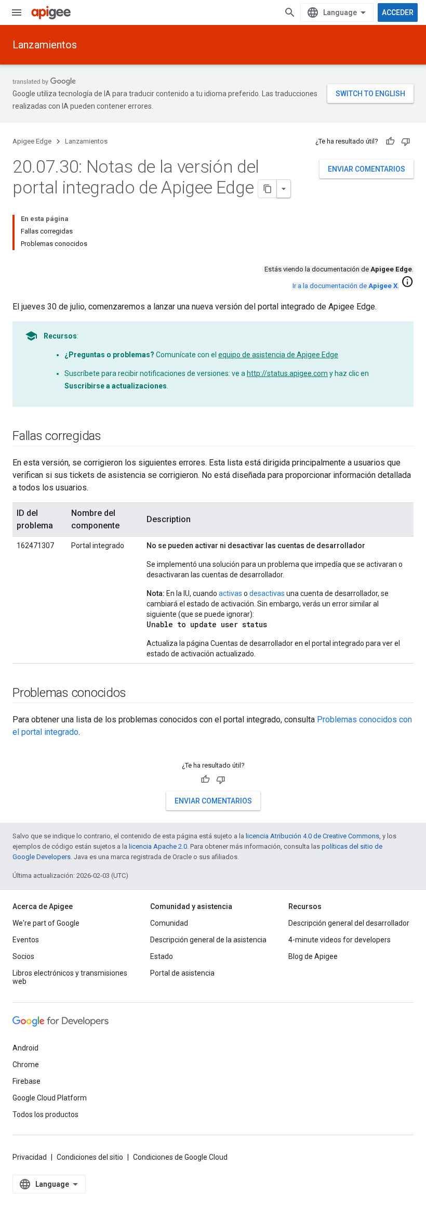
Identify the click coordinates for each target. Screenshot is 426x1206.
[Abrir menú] (16, 12)
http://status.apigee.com (287, 373)
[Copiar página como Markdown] (267, 189)
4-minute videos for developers (339, 940)
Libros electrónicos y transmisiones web (69, 977)
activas (230, 593)
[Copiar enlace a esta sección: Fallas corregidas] (111, 437)
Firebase (26, 1081)
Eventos (25, 940)
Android (25, 1048)
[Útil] (390, 141)
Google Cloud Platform (49, 1098)
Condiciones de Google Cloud (180, 1157)
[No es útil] (406, 141)
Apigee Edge (31, 141)
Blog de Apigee (313, 956)
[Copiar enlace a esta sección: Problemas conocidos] (136, 694)
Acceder (398, 12)
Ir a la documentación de (344, 286)
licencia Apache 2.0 (158, 846)
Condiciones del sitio (90, 1157)
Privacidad (29, 1157)
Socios (23, 956)
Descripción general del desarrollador (348, 923)
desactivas (267, 593)
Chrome (25, 1064)
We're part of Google (45, 923)
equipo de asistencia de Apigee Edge (278, 355)
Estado (161, 956)
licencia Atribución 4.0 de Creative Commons (312, 836)
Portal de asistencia (182, 973)
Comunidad (169, 923)
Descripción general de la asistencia (208, 940)
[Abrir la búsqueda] (290, 12)
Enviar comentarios (366, 169)
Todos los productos (45, 1114)
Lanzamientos (44, 44)
